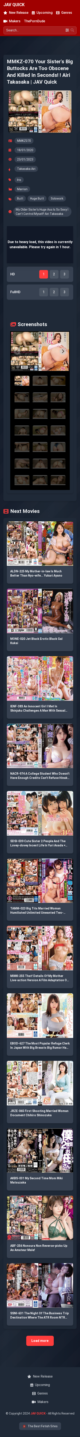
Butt (20, 198)
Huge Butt (37, 198)
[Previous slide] (17, 351)
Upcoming (44, 13)
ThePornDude (34, 21)
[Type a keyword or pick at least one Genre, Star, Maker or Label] (72, 30)
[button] (40, 351)
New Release (18, 13)
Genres (66, 13)
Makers (14, 21)
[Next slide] (63, 351)
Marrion (22, 189)
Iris (19, 180)
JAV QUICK (14, 4)
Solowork (57, 198)
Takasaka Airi (26, 168)
